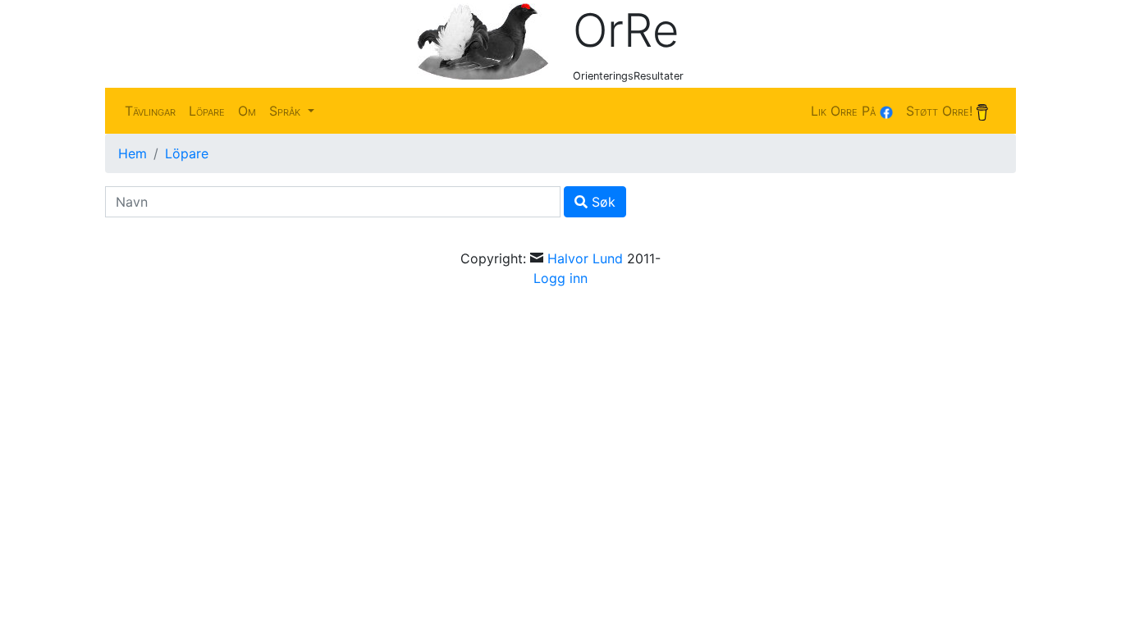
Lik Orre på (845, 111)
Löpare (207, 111)
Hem (132, 153)
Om (247, 111)
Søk (601, 202)
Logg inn (560, 278)
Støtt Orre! (941, 111)
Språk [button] (286, 111)
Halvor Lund (585, 258)
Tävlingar (150, 111)
